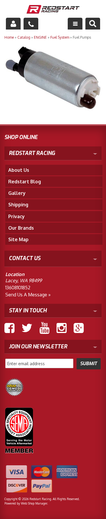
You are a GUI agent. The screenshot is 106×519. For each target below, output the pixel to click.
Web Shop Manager (34, 503)
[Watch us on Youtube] (44, 328)
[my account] (13, 24)
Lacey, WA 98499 (23, 280)
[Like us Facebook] (9, 328)
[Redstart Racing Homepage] (53, 10)
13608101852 (17, 287)
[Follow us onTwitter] (26, 328)
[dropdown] (75, 24)
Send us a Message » (28, 295)
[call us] (31, 24)
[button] (92, 24)
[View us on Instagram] (62, 328)
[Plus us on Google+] (79, 328)
